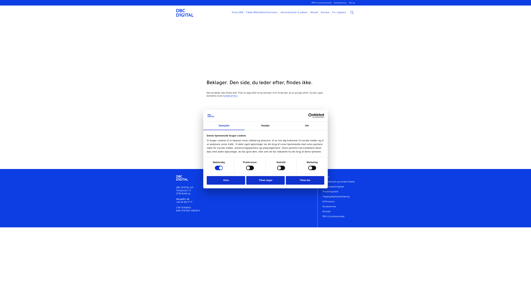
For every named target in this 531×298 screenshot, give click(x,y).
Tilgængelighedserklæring (336, 197)
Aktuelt (314, 12)
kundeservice (230, 96)
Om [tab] (307, 125)
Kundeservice (340, 3)
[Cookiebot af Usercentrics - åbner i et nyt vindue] (312, 115)
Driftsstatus (328, 202)
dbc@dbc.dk (182, 199)
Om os (352, 3)
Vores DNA (237, 12)
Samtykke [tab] (224, 125)
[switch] (250, 168)
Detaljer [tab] (265, 125)
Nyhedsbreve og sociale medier (338, 182)
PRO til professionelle (322, 3)
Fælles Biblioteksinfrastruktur (262, 12)
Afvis (226, 180)
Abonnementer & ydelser (294, 12)
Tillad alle (305, 180)
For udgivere (339, 12)
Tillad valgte (265, 180)
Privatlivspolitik (330, 192)
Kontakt (326, 212)
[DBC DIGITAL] (185, 12)
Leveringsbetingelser (333, 187)
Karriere (325, 12)
